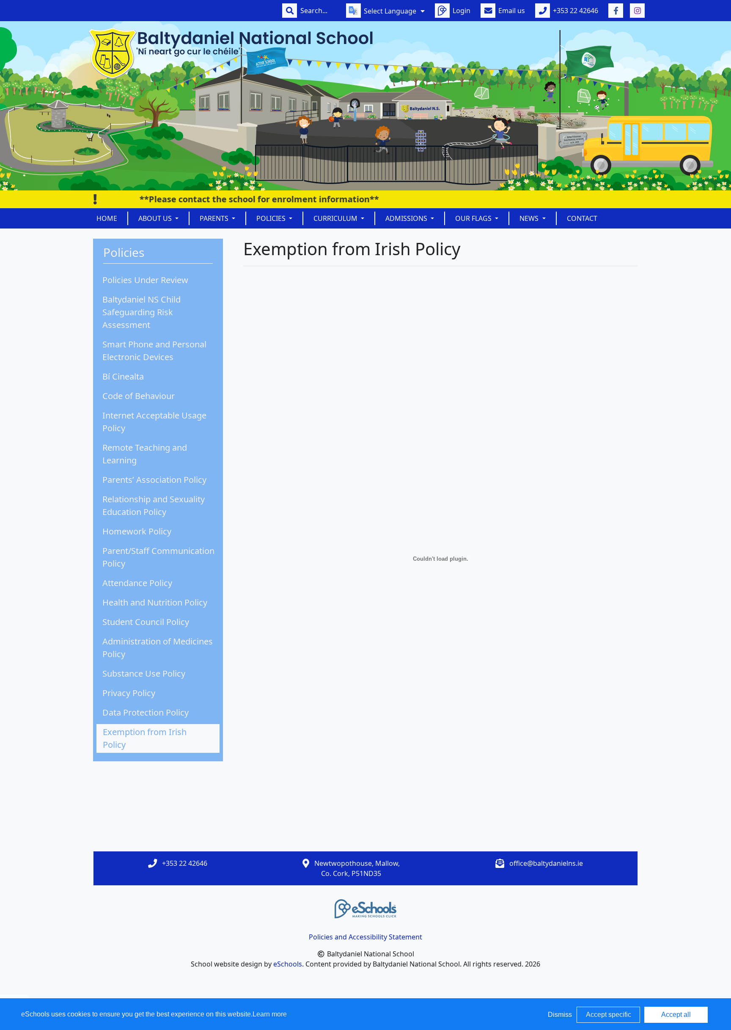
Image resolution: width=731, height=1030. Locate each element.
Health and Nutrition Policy (154, 602)
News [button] (529, 218)
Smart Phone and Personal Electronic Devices (154, 351)
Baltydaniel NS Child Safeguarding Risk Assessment (141, 312)
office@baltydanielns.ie (546, 863)
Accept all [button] (676, 1014)
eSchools (287, 964)
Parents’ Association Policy (154, 479)
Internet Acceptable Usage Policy (154, 422)
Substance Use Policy (143, 673)
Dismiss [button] (560, 1014)
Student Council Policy (145, 622)
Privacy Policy (128, 693)
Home (106, 218)
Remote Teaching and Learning (144, 454)
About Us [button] (155, 218)
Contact (582, 218)
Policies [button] (271, 218)
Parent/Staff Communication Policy (158, 557)
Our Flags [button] (474, 218)
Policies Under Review (145, 280)
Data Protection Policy (145, 712)
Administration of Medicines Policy (157, 648)
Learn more (270, 1014)
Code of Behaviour (138, 396)
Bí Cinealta (123, 376)
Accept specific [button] (608, 1014)
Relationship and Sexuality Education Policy (153, 505)
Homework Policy (136, 531)
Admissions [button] (407, 218)
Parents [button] (215, 218)
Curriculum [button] (336, 218)
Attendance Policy (137, 583)
